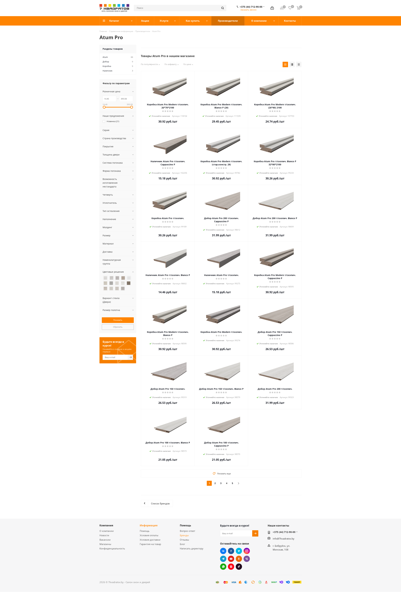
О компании (106, 530)
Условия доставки (150, 539)
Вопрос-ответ (187, 530)
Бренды (184, 535)
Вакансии (105, 539)
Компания (106, 525)
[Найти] (222, 8)
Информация (148, 525)
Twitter (239, 551)
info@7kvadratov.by (283, 538)
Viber (247, 559)
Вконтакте (223, 551)
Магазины (105, 544)
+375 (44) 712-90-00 (251, 6)
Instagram (247, 551)
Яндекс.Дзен (231, 566)
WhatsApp (223, 566)
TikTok (239, 566)
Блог (182, 544)
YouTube (231, 559)
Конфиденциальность (112, 548)
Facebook (231, 551)
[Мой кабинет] (272, 8)
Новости (104, 535)
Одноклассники (239, 559)
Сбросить (117, 326)
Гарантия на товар (150, 544)
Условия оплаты (149, 535)
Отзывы (184, 539)
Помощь (144, 530)
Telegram (223, 559)
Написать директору (191, 548)
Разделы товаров (113, 48)
